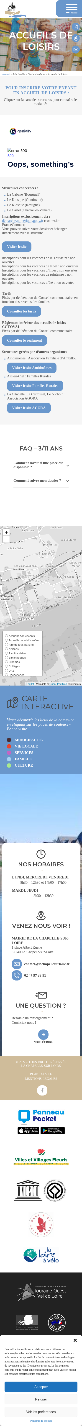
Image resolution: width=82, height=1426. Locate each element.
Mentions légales (41, 1078)
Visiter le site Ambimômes (31, 368)
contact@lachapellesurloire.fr (46, 964)
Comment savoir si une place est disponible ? (38, 465)
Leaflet (30, 684)
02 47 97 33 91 (35, 975)
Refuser (41, 1399)
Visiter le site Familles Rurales (35, 386)
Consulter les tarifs (21, 311)
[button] (75, 1340)
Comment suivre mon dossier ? (37, 480)
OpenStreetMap (58, 684)
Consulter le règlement (24, 340)
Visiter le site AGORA (29, 408)
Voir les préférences (41, 1412)
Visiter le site (16, 246)
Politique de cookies (41, 1420)
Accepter (41, 1387)
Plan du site (41, 1074)
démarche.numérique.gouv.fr (22, 221)
